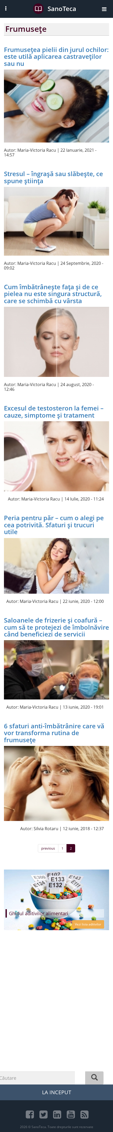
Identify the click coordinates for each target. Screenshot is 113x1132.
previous (48, 848)
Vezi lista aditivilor (88, 924)
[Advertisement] (56, 1017)
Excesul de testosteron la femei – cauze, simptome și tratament (54, 411)
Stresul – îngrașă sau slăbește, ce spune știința (53, 177)
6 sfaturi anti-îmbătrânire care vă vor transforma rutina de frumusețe (54, 733)
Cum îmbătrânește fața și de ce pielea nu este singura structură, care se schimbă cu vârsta (53, 293)
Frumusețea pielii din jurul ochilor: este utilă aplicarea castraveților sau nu (56, 56)
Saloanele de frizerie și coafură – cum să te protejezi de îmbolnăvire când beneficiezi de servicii (56, 627)
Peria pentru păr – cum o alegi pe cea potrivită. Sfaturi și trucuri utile (54, 524)
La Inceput (56, 1092)
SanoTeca (62, 8)
